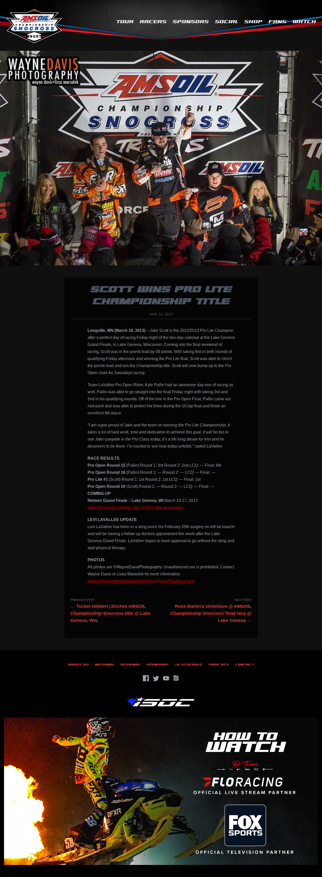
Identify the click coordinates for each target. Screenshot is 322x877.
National (104, 664)
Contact (244, 664)
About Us (78, 664)
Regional (130, 664)
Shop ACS (218, 664)
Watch (304, 21)
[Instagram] (176, 678)
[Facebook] (146, 678)
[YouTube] (166, 678)
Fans (277, 21)
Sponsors (191, 21)
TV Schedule (188, 664)
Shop (253, 21)
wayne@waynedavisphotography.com (121, 581)
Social (226, 21)
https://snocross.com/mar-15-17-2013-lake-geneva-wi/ (135, 507)
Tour (125, 21)
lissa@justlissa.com (176, 581)
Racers (153, 21)
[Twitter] (156, 678)
